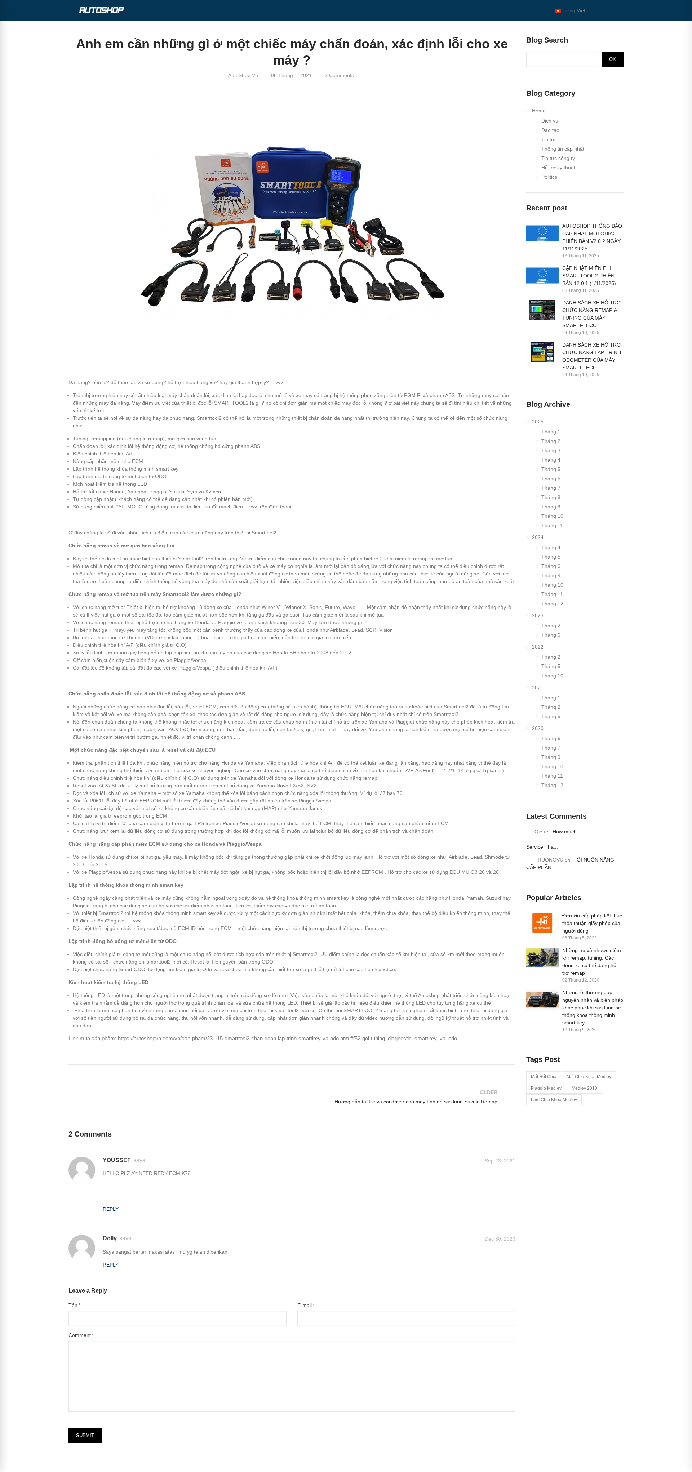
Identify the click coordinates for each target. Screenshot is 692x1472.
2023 (538, 615)
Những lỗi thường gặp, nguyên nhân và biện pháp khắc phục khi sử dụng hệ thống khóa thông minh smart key (592, 1008)
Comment (79, 1335)
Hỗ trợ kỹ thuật (558, 167)
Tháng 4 (550, 460)
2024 (538, 537)
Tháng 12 (552, 603)
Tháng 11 (552, 525)
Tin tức (549, 139)
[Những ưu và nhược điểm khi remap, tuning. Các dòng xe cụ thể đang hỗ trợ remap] (542, 958)
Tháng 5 (550, 469)
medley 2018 (584, 1088)
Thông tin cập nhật (562, 149)
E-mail (304, 1305)
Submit (85, 1435)
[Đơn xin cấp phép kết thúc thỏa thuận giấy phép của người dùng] (542, 923)
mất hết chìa (543, 1076)
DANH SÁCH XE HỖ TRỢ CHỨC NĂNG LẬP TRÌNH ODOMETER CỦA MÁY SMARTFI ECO (591, 356)
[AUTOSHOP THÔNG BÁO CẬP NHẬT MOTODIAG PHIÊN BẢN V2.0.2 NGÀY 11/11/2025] (542, 233)
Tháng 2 (550, 441)
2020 (538, 728)
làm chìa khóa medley (554, 1099)
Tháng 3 (550, 450)
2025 (538, 421)
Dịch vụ (549, 121)
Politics (549, 177)
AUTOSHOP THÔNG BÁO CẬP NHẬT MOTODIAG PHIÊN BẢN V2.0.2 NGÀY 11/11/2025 (592, 237)
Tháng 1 (550, 432)
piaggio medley (546, 1088)
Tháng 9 (550, 507)
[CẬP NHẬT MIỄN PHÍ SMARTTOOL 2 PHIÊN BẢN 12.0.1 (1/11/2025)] (542, 275)
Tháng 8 (550, 497)
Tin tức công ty (558, 158)
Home (539, 111)
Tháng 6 (550, 478)
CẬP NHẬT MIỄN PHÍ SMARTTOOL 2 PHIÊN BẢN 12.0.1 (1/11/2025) (589, 275)
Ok (612, 59)
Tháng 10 (552, 516)
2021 (538, 687)
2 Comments (339, 75)
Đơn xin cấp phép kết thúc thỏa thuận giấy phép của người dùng (592, 923)
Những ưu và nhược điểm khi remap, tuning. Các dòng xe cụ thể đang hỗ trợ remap (591, 961)
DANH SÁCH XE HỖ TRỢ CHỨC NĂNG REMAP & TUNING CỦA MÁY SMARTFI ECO (591, 314)
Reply (111, 1209)
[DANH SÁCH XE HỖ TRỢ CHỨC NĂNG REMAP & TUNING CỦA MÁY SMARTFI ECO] (542, 310)
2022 (538, 647)
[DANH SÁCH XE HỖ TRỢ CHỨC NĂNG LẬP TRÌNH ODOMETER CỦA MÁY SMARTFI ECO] (542, 352)
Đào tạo (550, 130)
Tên (72, 1305)
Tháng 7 (550, 488)
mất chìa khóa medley (589, 1076)
